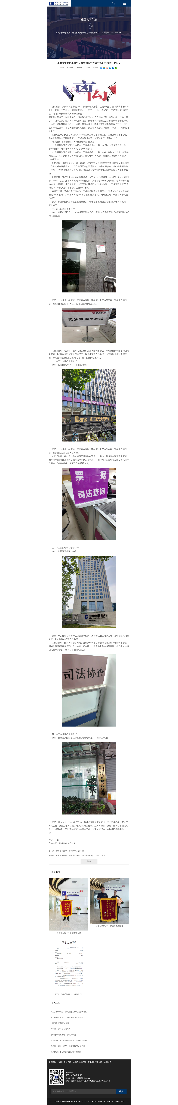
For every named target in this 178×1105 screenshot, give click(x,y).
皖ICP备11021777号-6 (115, 1101)
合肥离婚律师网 (79, 1062)
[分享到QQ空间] (104, 68)
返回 (89, 861)
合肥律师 (107, 1062)
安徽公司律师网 (64, 1062)
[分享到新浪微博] (107, 68)
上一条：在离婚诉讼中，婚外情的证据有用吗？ (68, 851)
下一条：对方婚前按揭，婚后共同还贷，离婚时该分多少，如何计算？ (77, 856)
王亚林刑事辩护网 (95, 1062)
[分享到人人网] (113, 68)
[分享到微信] (116, 68)
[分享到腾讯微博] (110, 68)
